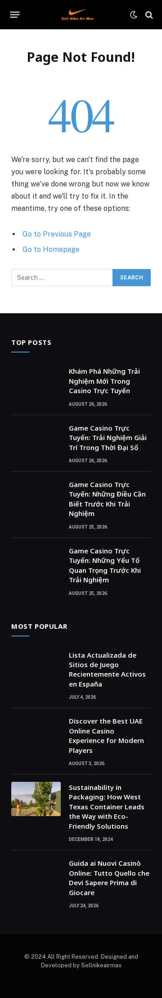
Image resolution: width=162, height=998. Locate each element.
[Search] (148, 15)
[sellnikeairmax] (77, 14)
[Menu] (15, 15)
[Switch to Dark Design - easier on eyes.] (134, 15)
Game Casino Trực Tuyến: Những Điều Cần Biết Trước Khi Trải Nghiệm (107, 499)
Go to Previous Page (56, 234)
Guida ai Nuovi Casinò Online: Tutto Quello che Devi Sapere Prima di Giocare (109, 877)
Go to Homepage (51, 249)
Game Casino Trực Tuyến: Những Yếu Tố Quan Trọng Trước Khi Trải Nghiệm (105, 565)
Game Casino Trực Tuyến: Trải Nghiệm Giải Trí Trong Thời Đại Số (108, 437)
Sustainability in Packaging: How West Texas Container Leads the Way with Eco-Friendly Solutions (106, 807)
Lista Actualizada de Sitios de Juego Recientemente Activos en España (107, 669)
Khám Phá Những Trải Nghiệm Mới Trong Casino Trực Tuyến (104, 381)
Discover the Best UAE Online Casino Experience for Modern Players (106, 735)
